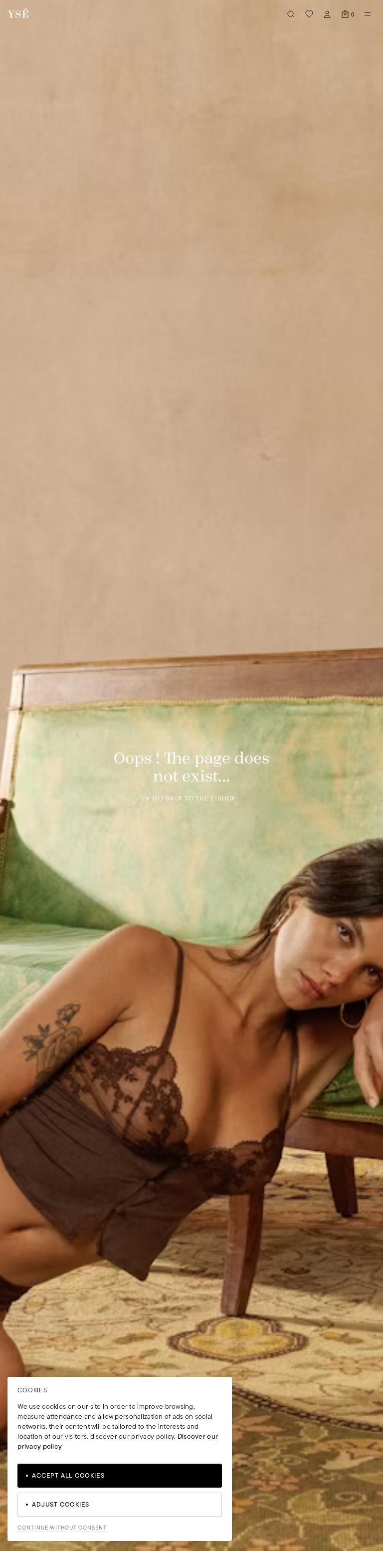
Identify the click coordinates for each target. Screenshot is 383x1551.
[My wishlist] (309, 14)
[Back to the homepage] (17, 13)
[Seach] (291, 14)
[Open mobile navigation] (368, 14)
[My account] (327, 14)
